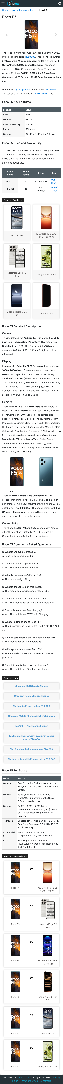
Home (5, 10)
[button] (6, 34)
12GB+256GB (41, 93)
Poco (32, 10)
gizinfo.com (24, 1077)
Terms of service (29, 1080)
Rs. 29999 (51, 89)
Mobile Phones (19, 10)
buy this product (21, 89)
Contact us (45, 1080)
